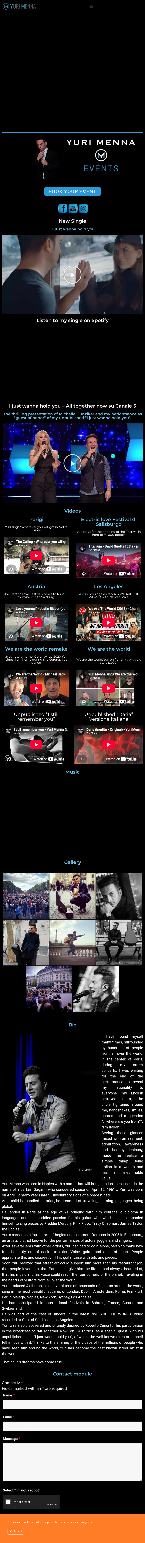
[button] (91, 6)
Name (9, 1395)
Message (11, 1439)
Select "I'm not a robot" (21, 1490)
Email (8, 1417)
